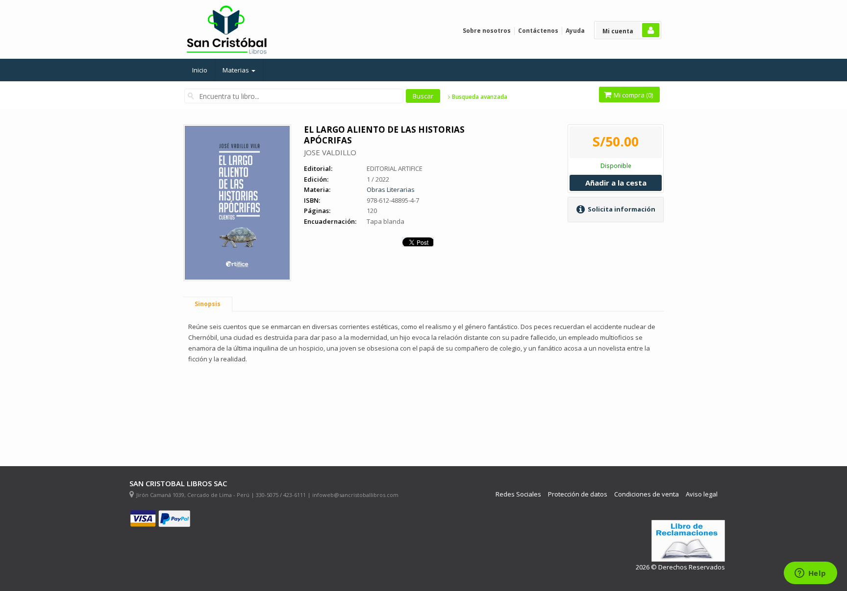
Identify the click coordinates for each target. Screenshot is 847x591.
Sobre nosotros (487, 30)
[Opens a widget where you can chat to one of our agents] (810, 574)
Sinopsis (208, 304)
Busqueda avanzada (478, 97)
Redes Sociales (518, 494)
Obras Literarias (391, 189)
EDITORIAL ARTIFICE (395, 168)
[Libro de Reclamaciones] (688, 541)
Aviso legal (702, 494)
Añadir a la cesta (616, 183)
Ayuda (575, 30)
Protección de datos (577, 494)
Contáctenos (538, 30)
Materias (236, 70)
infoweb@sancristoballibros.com (355, 494)
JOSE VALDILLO (330, 152)
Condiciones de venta (646, 494)
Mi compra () (632, 95)
